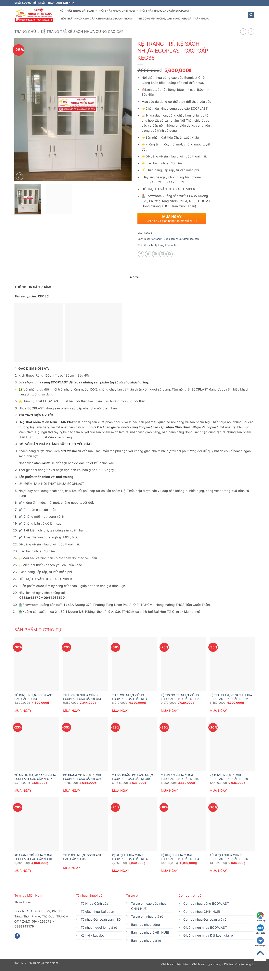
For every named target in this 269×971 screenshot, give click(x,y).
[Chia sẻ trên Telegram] (169, 254)
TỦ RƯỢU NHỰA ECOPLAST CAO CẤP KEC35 (82, 857)
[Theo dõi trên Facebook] (17, 936)
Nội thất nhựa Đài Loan (77, 10)
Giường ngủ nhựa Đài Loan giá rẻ (208, 935)
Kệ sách (148, 245)
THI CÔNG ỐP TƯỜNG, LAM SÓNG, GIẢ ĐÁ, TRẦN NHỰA (173, 18)
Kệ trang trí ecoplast (166, 245)
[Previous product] (251, 31)
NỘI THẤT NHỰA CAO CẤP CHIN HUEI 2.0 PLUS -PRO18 (96, 18)
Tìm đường (260, 920)
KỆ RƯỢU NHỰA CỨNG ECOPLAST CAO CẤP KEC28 (131, 857)
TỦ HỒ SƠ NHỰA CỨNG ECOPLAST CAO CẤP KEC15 (180, 777)
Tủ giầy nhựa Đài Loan (97, 912)
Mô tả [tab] (134, 277)
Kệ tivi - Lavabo (92, 935)
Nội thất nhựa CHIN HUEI (117, 10)
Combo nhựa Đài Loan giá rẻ (204, 919)
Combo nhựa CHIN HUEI (201, 912)
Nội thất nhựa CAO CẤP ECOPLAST (165, 10)
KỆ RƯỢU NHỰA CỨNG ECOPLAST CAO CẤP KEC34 (180, 857)
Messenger (260, 945)
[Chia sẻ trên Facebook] (141, 254)
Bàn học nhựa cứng (145, 925)
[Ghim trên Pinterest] (155, 254)
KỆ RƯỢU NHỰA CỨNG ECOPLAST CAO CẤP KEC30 (229, 777)
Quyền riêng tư (245, 964)
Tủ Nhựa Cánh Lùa (94, 903)
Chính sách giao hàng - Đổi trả (212, 964)
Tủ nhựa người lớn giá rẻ (99, 927)
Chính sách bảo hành (175, 964)
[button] (251, 15)
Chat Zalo (260, 933)
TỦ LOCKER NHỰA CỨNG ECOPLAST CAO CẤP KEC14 (82, 697)
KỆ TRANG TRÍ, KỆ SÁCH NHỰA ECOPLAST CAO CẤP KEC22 (231, 697)
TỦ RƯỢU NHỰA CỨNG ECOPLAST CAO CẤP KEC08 (131, 697)
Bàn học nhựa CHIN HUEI (150, 932)
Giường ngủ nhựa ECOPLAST (205, 927)
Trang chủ (25, 31)
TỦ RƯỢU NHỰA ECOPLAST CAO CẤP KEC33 (33, 697)
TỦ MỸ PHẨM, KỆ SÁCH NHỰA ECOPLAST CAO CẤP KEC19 (133, 777)
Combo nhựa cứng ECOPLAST (206, 903)
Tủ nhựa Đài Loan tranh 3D (101, 919)
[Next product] (243, 31)
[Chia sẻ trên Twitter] (148, 254)
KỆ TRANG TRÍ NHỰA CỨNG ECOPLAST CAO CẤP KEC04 (82, 777)
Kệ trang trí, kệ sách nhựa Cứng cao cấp (82, 31)
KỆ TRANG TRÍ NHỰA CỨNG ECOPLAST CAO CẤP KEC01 (33, 857)
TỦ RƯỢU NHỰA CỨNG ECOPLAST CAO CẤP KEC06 (229, 857)
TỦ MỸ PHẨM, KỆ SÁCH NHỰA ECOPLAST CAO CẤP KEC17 (35, 777)
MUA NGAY (23, 711)
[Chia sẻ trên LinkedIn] (162, 254)
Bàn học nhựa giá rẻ (146, 940)
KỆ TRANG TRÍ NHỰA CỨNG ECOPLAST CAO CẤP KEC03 (180, 697)
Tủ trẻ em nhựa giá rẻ (147, 916)
